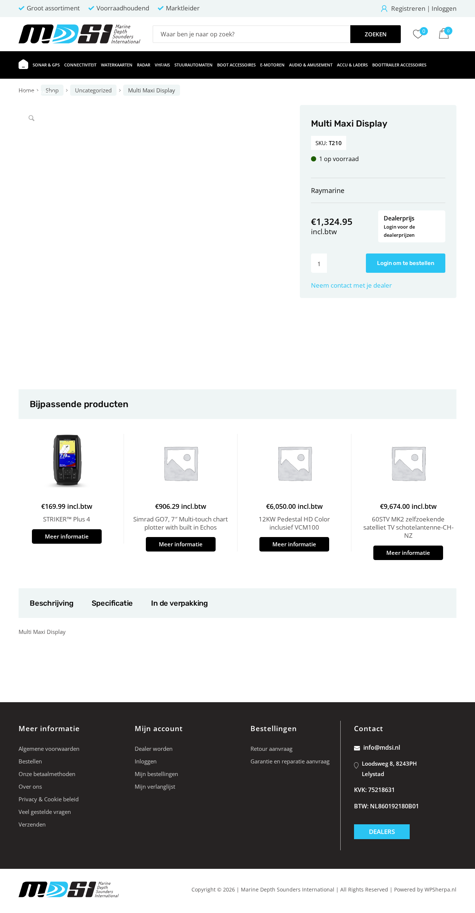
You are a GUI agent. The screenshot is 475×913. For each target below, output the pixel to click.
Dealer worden (154, 748)
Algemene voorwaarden (49, 748)
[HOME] (23, 65)
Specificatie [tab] (112, 603)
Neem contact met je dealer (351, 285)
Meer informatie (67, 536)
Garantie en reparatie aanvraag (290, 761)
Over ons (30, 786)
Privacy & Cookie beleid (49, 799)
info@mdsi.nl (381, 747)
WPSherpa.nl (440, 889)
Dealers (382, 831)
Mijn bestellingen (156, 774)
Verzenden (32, 824)
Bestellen (30, 761)
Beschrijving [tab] (51, 603)
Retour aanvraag (271, 748)
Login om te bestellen (405, 263)
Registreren (408, 8)
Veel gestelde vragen (45, 811)
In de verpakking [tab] (179, 603)
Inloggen (444, 8)
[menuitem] (23, 65)
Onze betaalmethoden (47, 774)
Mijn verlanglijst (155, 786)
